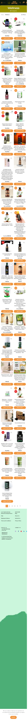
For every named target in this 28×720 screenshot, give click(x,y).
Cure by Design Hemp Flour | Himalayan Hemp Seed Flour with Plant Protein (7, 470)
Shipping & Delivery (5, 518)
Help (2, 515)
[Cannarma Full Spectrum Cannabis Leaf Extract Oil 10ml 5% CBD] (20, 247)
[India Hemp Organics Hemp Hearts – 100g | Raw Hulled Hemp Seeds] (20, 319)
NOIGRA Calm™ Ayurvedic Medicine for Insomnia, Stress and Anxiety (7, 445)
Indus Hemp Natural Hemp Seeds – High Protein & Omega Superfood (7, 301)
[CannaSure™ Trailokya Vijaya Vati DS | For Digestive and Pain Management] (7, 71)
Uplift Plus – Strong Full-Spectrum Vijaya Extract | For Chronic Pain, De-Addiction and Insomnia (20, 148)
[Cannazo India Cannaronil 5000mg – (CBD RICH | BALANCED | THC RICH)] (20, 23)
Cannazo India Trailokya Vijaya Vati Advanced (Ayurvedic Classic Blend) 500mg (20, 277)
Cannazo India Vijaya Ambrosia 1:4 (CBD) (7, 423)
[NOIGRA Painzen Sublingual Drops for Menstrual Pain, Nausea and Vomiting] (7, 139)
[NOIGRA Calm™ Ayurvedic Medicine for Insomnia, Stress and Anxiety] (7, 436)
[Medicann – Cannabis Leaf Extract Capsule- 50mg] (7, 392)
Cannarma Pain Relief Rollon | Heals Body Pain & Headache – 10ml (20, 351)
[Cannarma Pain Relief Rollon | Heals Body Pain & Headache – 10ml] (20, 343)
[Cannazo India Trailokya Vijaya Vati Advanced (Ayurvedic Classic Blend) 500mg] (20, 269)
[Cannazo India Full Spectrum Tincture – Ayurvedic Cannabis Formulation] (20, 162)
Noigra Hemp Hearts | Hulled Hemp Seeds (7, 124)
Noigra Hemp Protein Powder (20, 102)
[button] (7, 38)
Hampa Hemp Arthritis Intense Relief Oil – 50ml (7, 224)
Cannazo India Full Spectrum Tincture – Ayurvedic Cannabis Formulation (20, 171)
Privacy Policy (18, 520)
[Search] (20, 2)
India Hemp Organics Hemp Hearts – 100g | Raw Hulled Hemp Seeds (20, 328)
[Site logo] (12, 2)
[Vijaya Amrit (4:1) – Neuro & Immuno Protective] (7, 368)
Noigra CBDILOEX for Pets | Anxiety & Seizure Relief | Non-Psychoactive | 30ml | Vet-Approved (20, 80)
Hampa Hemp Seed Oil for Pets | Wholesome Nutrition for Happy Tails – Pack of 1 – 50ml (20, 201)
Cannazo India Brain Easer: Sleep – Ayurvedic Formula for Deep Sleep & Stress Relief (7, 328)
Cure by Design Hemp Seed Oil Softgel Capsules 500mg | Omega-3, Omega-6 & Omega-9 (20, 446)
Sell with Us (17, 518)
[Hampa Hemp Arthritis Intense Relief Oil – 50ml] (7, 217)
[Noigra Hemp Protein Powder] (20, 94)
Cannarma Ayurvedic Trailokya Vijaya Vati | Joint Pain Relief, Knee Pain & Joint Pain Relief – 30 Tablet (7, 352)
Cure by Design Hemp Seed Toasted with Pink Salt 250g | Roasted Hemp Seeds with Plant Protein (19, 471)
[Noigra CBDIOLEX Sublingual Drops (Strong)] (20, 117)
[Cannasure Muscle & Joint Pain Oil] (7, 247)
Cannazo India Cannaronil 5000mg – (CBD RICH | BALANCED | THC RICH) (20, 32)
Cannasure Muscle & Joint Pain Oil (7, 254)
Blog (16, 513)
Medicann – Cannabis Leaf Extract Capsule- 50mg (7, 401)
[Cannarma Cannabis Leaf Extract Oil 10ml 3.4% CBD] (7, 94)
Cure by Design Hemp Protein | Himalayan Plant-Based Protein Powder (7, 495)
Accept (13, 717)
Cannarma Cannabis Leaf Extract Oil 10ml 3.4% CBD (7, 103)
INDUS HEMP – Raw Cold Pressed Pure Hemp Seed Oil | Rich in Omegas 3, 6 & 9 (7, 277)
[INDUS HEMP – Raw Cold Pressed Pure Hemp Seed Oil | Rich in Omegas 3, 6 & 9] (7, 269)
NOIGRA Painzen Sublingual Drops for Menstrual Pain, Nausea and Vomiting (7, 148)
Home (2, 14)
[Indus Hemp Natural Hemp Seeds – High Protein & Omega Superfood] (7, 292)
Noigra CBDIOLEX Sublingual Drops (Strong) (20, 125)
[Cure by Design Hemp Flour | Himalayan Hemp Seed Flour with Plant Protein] (7, 461)
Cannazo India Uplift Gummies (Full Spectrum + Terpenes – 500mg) (7, 31)
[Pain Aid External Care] (20, 416)
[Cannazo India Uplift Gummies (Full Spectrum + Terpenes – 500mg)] (7, 23)
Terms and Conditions (6, 520)
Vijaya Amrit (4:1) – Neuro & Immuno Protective (7, 375)
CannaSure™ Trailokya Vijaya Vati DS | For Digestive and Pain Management (7, 80)
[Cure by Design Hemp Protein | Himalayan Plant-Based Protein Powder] (7, 486)
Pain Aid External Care (20, 423)
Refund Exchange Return (6, 513)
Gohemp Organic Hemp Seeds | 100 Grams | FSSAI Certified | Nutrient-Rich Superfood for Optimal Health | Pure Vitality (20, 377)
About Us (17, 515)
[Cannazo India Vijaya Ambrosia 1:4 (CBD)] (7, 416)
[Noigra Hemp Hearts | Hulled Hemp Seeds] (7, 117)
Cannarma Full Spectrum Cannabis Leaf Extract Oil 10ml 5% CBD (20, 255)
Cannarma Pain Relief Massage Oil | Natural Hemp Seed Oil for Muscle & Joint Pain (20, 55)
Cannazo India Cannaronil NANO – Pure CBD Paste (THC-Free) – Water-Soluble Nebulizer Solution (7, 56)
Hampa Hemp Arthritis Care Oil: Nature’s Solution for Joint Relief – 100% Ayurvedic (20, 401)
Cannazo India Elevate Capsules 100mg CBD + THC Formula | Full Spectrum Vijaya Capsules (7, 202)
